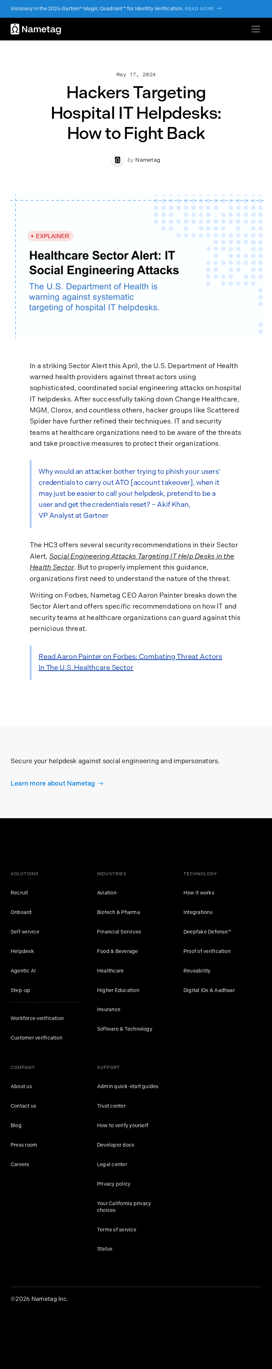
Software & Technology (124, 1029)
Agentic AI (23, 971)
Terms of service (116, 1230)
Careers (20, 1165)
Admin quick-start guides (128, 1086)
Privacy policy (113, 1184)
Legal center (112, 1165)
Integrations (197, 912)
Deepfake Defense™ (207, 932)
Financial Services (119, 932)
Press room (24, 1145)
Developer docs (115, 1145)
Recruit (19, 893)
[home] (36, 29)
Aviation (107, 893)
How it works (198, 893)
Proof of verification (207, 951)
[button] (254, 29)
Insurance (108, 1010)
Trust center (111, 1106)
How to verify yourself (122, 1126)
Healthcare (110, 971)
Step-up (20, 990)
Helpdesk (22, 951)
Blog (16, 1126)
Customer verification (36, 1038)
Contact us (23, 1106)
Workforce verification (37, 1018)
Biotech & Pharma (118, 912)
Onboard (21, 912)
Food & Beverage (117, 951)
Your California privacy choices (124, 1207)
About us (21, 1086)
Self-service (25, 932)
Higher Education (118, 990)
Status (104, 1249)
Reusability (197, 971)
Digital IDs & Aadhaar (209, 990)
